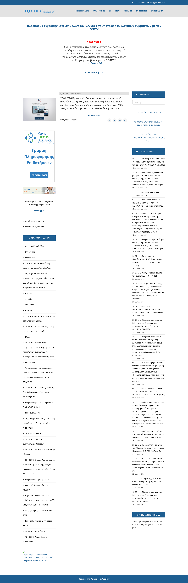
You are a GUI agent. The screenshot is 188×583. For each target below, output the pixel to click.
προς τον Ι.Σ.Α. (155, 112)
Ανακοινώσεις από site (34, 226)
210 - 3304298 (139, 3)
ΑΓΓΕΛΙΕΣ (128, 11)
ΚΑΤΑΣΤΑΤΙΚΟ (99, 11)
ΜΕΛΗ (117, 11)
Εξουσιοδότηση (142, 112)
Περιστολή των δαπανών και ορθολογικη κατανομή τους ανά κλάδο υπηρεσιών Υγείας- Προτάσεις (39, 557)
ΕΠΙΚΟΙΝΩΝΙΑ (157, 11)
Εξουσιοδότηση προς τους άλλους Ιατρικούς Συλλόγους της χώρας (149, 137)
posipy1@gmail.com (157, 3)
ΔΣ (110, 11)
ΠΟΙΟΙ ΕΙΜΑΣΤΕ (82, 11)
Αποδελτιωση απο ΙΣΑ (34, 221)
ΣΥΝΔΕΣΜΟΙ (141, 11)
